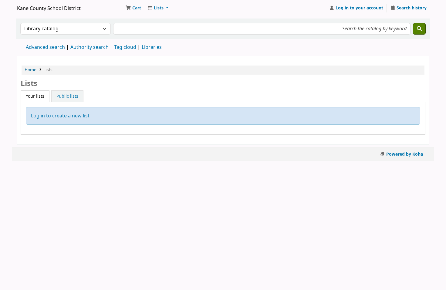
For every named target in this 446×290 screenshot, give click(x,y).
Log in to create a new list (60, 116)
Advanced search (45, 47)
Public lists (67, 96)
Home (30, 70)
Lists (47, 70)
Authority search (89, 47)
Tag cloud (125, 47)
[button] (133, 8)
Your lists (35, 96)
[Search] (419, 29)
